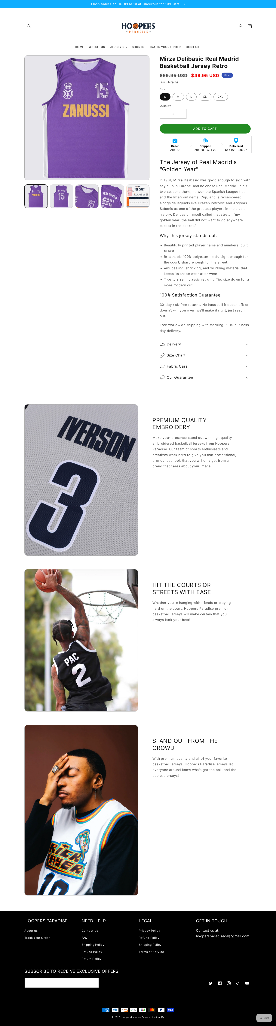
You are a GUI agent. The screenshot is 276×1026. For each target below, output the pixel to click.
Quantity (165, 105)
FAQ (84, 938)
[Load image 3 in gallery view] (87, 196)
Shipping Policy (93, 944)
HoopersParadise (131, 1017)
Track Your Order (37, 938)
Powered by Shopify (153, 1017)
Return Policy (92, 959)
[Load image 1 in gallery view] (36, 196)
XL (205, 96)
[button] (28, 26)
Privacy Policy (149, 930)
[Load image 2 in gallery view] (61, 196)
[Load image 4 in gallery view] (112, 196)
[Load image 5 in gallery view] (137, 196)
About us (31, 930)
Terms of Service (151, 952)
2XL (221, 96)
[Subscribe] (94, 983)
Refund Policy (92, 952)
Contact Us (90, 930)
